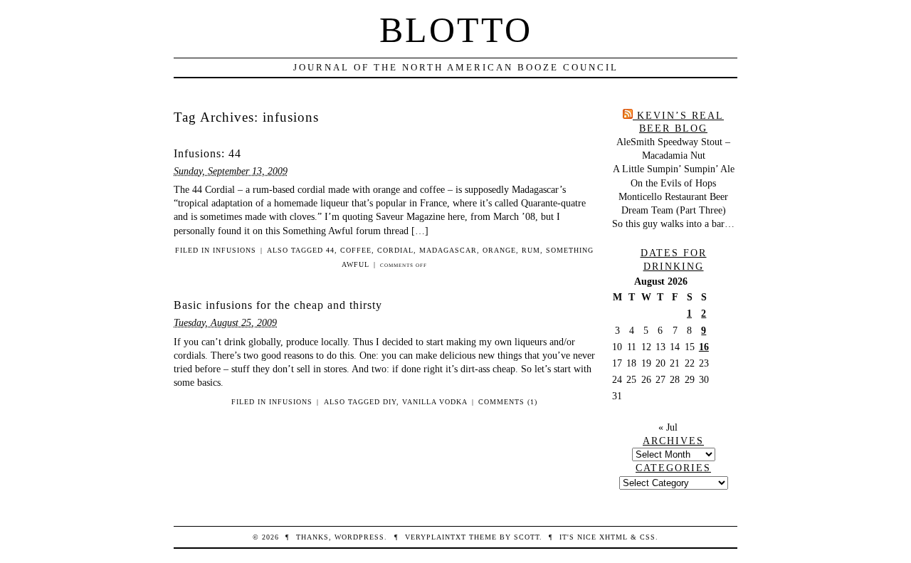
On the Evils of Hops (673, 183)
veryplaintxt (435, 537)
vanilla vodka (435, 402)
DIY (389, 402)
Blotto (455, 30)
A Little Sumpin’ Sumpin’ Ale (673, 168)
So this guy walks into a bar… (673, 223)
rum (531, 250)
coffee (356, 250)
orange (499, 250)
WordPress (359, 537)
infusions (234, 250)
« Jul (668, 427)
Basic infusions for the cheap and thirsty (278, 305)
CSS (647, 537)
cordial (395, 250)
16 (704, 346)
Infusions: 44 (207, 153)
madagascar (448, 250)
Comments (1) (507, 402)
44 (330, 250)
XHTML (613, 537)
